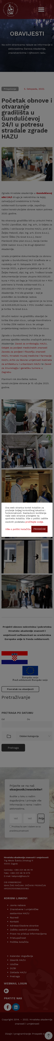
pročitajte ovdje (34, 521)
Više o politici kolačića (18, 529)
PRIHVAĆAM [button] (39, 529)
